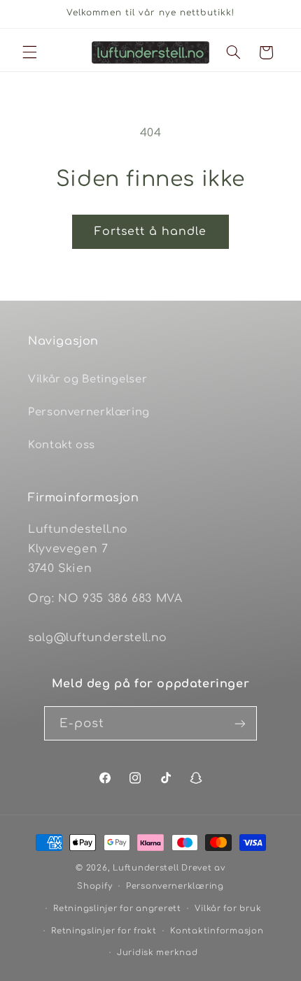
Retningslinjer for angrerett (117, 908)
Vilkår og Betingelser (87, 379)
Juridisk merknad (157, 952)
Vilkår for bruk (228, 908)
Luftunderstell (145, 868)
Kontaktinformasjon (216, 931)
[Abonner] (240, 723)
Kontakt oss (61, 444)
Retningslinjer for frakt (104, 931)
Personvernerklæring (89, 411)
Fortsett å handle (150, 231)
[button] (29, 52)
